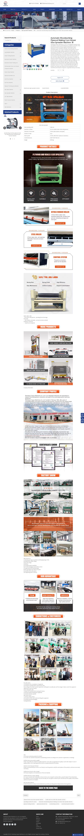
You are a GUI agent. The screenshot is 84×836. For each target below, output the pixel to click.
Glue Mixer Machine (9, 89)
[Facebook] (4, 824)
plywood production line (42, 804)
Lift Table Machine (8, 96)
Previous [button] (4, 127)
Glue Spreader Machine (9, 93)
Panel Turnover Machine (10, 100)
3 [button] (14, 139)
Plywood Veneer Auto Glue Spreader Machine (33, 799)
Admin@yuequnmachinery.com (63, 821)
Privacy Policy (39, 828)
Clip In (6, 103)
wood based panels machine (68, 804)
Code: (62, 88)
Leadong (42, 834)
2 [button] (12, 139)
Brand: (43, 88)
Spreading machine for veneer (30, 801)
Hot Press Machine (9, 82)
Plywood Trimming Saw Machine (12, 86)
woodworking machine (54, 804)
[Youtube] (12, 824)
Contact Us (38, 826)
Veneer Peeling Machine (10, 55)
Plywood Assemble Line (10, 75)
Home (37, 816)
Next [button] (20, 127)
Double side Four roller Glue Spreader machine (55, 799)
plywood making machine (29, 804)
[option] (12, 125)
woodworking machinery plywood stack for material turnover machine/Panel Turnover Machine (12, 134)
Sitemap (47, 834)
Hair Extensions (8, 107)
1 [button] (10, 139)
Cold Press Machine (9, 79)
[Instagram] (15, 824)
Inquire (59, 77)
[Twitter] (10, 824)
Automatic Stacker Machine (10, 59)
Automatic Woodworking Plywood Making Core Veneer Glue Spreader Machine (55, 801)
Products (38, 820)
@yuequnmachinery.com (48, 3)
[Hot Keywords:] (80, 4)
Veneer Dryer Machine (9, 72)
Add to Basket (59, 81)
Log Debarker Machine (9, 52)
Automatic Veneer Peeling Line (11, 62)
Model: (25, 88)
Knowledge (38, 823)
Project (37, 821)
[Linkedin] (7, 824)
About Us (38, 818)
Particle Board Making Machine (11, 48)
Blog (37, 825)
